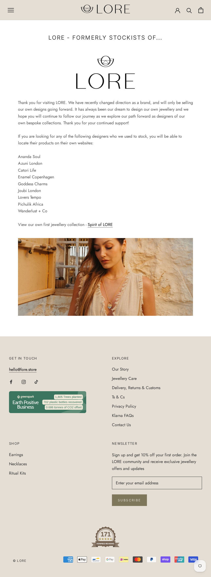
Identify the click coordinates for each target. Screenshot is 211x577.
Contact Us (121, 425)
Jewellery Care (124, 378)
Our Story (120, 369)
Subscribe (129, 500)
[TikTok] (36, 381)
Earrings (16, 455)
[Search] (189, 10)
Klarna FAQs (123, 415)
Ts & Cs (118, 397)
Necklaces (18, 464)
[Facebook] (11, 381)
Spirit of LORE (100, 225)
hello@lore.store (23, 369)
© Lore (19, 561)
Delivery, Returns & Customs (136, 388)
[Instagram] (24, 381)
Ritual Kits (17, 473)
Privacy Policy (124, 406)
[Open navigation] (11, 10)
